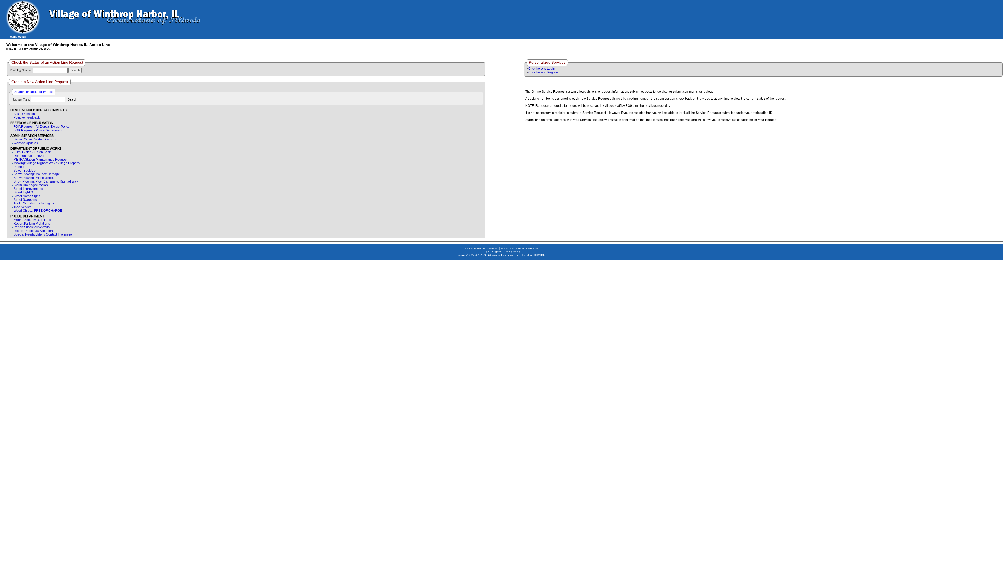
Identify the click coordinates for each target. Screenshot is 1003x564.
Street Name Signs (27, 196)
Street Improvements (28, 189)
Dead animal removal (29, 156)
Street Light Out (25, 192)
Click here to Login (541, 68)
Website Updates (26, 143)
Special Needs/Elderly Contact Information (44, 234)
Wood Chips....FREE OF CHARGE (38, 211)
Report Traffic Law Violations (34, 231)
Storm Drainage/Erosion (31, 185)
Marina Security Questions (32, 220)
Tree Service (23, 207)
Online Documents (527, 248)
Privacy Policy (512, 251)
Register (497, 251)
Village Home (473, 248)
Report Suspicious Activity (32, 227)
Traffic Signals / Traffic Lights (34, 203)
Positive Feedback (27, 117)
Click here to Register (543, 72)
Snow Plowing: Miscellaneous (35, 178)
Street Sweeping (25, 200)
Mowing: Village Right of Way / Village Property (47, 163)
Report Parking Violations (32, 223)
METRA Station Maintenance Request (40, 159)
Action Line (507, 248)
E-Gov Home (490, 248)
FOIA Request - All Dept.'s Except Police (42, 126)
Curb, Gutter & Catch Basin (33, 152)
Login (486, 251)
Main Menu (18, 37)
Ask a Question (24, 114)
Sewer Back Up (25, 170)
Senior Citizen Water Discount (35, 139)
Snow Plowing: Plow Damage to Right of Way (46, 181)
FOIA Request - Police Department (38, 130)
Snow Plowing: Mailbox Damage (37, 174)
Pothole (19, 167)
